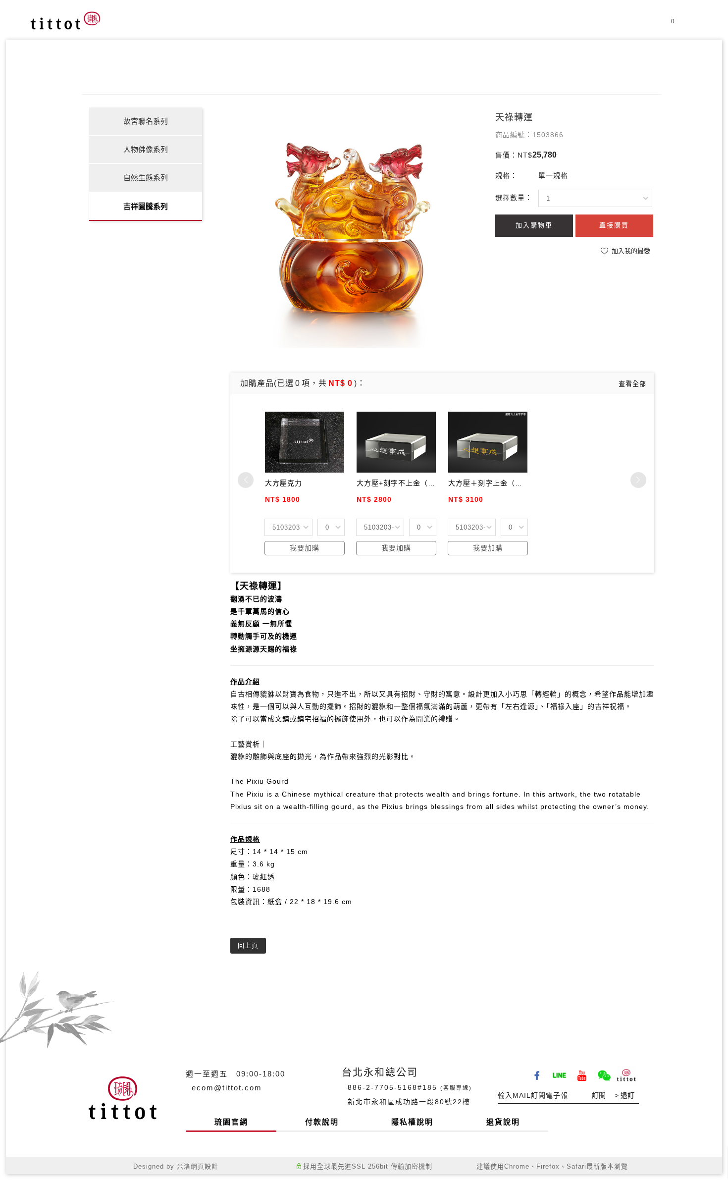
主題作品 (497, 26)
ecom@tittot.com (227, 1087)
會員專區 (553, 26)
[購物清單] (666, 25)
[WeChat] (605, 1072)
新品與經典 (437, 26)
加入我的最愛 (630, 251)
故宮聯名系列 (145, 121)
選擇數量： (513, 198)
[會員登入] (648, 25)
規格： (506, 175)
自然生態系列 (145, 177)
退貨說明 (503, 1122)
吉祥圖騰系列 (145, 206)
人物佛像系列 (145, 149)
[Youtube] (583, 1072)
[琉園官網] (628, 1072)
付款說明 (322, 1122)
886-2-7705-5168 (382, 1087)
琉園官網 (231, 1122)
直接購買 (614, 225)
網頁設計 (204, 1166)
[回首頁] (65, 20)
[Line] (561, 1072)
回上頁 (248, 945)
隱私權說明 (412, 1122)
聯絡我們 (608, 26)
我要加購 (304, 548)
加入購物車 (534, 225)
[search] (691, 27)
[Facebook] (538, 1072)
